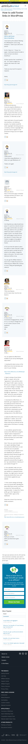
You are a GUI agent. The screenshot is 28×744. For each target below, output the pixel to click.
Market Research (5, 697)
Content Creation (5, 702)
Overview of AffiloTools (7, 711)
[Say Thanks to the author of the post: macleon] (6, 80)
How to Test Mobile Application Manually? (13, 643)
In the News (5, 663)
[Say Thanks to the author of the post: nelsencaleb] (6, 201)
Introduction (4, 695)
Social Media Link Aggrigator (10, 620)
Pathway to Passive (6, 725)
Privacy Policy (4, 689)
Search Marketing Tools (7, 713)
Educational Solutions (6, 727)
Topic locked (5, 563)
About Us (4, 654)
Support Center (5, 681)
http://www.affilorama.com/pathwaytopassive (14, 517)
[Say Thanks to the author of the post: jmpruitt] (6, 137)
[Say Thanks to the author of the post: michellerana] (6, 505)
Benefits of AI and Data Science (11, 638)
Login (26, 2)
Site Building (4, 700)
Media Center (5, 657)
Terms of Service (5, 686)
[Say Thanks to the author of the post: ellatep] (6, 333)
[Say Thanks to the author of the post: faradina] (6, 271)
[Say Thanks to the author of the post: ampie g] (6, 298)
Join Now (3, 676)
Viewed (4, 613)
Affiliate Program (5, 683)
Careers (4, 660)
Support (22, 2)
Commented (6, 616)
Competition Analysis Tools (8, 716)
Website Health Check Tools (8, 719)
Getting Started (5, 673)
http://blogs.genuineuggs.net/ (10, 84)
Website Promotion (6, 705)
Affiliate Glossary (5, 678)
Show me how (14, 602)
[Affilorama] (10, 5)
